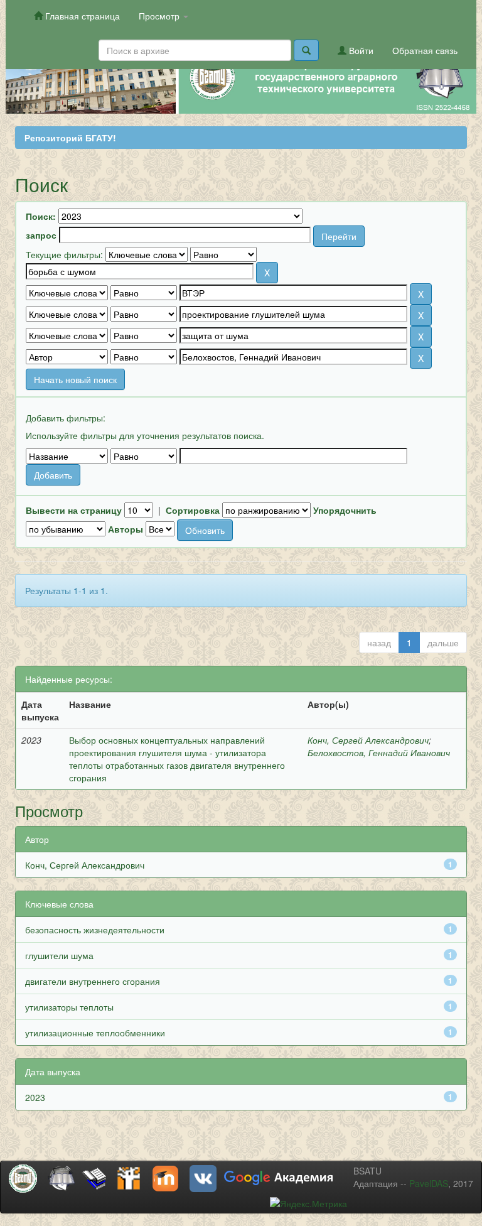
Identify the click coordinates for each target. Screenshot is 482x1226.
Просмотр (160, 15)
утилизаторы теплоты (69, 1007)
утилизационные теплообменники (95, 1032)
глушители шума (59, 955)
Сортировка (193, 510)
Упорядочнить (345, 510)
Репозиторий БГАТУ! (70, 137)
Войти (359, 50)
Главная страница (81, 15)
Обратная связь (425, 50)
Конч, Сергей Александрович (368, 740)
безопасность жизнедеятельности (94, 929)
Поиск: (41, 216)
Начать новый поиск (75, 379)
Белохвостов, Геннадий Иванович (379, 752)
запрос (41, 235)
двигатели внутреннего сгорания (92, 981)
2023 (35, 1097)
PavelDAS (428, 1183)
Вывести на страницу (74, 510)
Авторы (125, 529)
